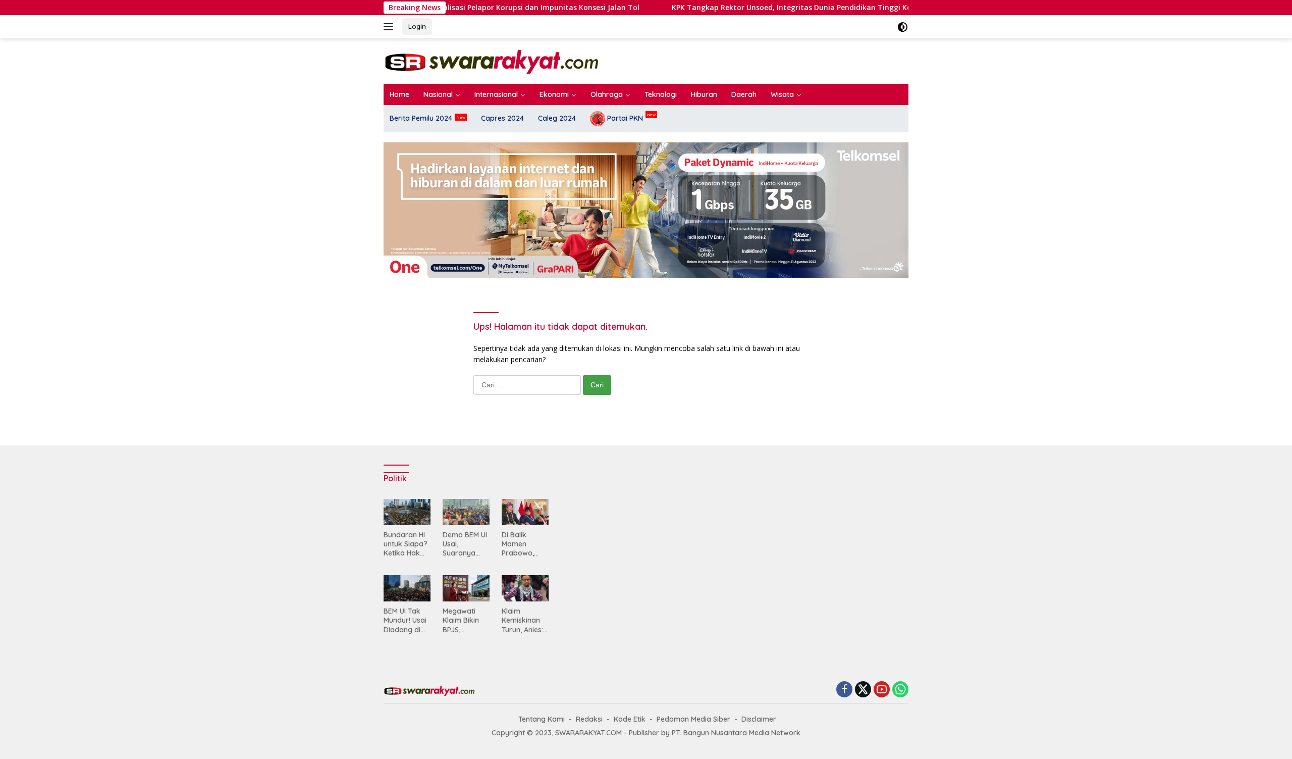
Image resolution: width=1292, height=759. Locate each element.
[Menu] (390, 26)
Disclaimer (758, 719)
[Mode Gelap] (902, 27)
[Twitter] (863, 690)
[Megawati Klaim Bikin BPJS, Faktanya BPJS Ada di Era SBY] (466, 588)
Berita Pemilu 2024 (421, 118)
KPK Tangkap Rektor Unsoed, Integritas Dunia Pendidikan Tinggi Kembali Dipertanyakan (714, 7)
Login (417, 26)
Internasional (496, 94)
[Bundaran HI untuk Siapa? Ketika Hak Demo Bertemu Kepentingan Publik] (407, 512)
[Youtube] (882, 690)
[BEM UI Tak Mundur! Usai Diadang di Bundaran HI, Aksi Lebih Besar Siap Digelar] (407, 588)
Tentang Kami (541, 719)
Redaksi (589, 719)
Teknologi (660, 94)
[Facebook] (844, 690)
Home (399, 94)
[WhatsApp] (900, 690)
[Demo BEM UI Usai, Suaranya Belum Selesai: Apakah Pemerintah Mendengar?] (466, 512)
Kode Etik (629, 719)
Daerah (744, 94)
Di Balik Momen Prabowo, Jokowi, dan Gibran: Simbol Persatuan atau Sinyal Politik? (522, 544)
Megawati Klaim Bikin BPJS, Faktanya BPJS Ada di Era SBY (462, 620)
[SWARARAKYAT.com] (491, 60)
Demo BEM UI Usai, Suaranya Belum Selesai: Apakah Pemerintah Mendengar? (465, 544)
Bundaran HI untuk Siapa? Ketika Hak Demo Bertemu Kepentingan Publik (405, 544)
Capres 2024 (502, 118)
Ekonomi (554, 94)
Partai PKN (624, 118)
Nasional (438, 94)
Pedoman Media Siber (693, 719)
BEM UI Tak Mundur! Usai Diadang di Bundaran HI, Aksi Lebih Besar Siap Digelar (405, 620)
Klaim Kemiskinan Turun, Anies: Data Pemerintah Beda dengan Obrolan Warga (524, 620)
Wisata (782, 94)
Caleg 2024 (557, 118)
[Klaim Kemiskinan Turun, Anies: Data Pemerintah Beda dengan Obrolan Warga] (525, 588)
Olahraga (606, 94)
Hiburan (704, 94)
